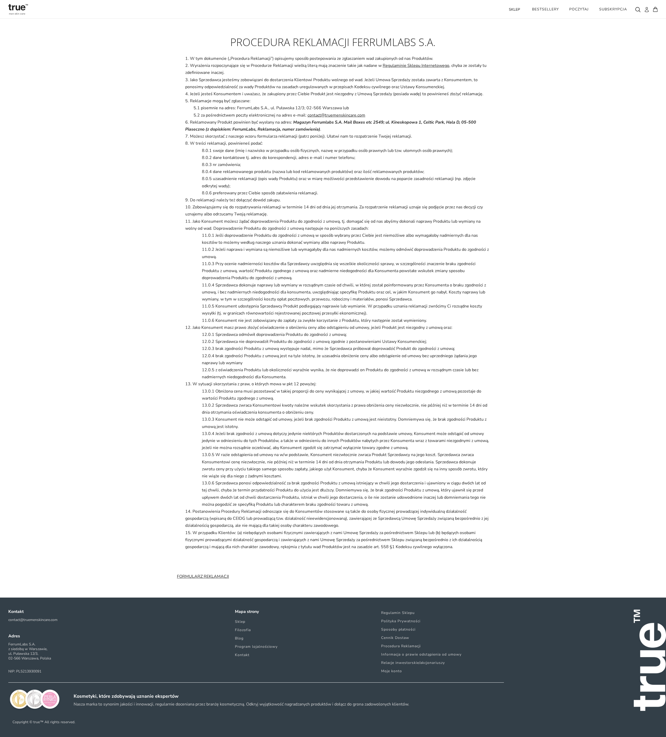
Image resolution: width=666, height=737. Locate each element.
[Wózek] (655, 9)
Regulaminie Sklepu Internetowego (416, 65)
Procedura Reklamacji (401, 646)
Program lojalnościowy (256, 646)
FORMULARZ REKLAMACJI (203, 576)
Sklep (240, 621)
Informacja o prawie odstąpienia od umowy (421, 654)
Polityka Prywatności (400, 621)
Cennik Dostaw (395, 637)
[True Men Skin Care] (18, 9)
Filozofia (243, 629)
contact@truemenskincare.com (336, 115)
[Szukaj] (637, 9)
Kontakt (242, 654)
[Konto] (646, 9)
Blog (239, 638)
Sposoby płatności (398, 629)
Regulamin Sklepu (398, 612)
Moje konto (391, 671)
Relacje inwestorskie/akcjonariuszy (413, 662)
